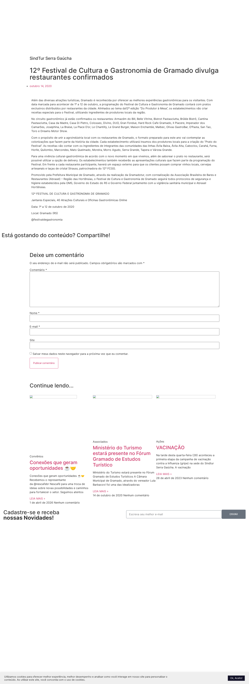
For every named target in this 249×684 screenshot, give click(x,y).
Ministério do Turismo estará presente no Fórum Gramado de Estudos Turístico (122, 456)
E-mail (35, 326)
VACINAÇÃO (170, 447)
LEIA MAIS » (37, 498)
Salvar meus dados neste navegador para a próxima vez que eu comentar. (80, 353)
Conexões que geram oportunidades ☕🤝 (53, 465)
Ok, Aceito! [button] (236, 678)
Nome (34, 313)
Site (32, 340)
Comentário (38, 269)
